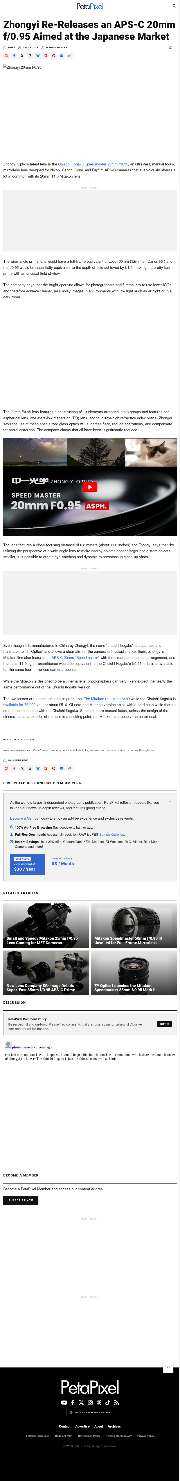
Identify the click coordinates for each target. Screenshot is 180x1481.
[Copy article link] (70, 67)
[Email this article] (62, 67)
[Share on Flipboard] (46, 67)
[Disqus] (88, 1099)
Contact (63, 1431)
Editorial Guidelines (36, 1440)
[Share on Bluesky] (38, 67)
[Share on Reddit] (6, 67)
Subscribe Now (21, 1205)
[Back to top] (165, 1372)
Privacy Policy (144, 1440)
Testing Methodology (117, 1440)
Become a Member (25, 824)
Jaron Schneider (56, 59)
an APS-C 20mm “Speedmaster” (73, 663)
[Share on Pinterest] (54, 67)
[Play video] (88, 494)
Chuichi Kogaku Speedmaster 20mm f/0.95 (93, 174)
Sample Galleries (111, 840)
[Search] (171, 6)
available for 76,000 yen (26, 711)
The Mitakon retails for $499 (107, 705)
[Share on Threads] (30, 67)
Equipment (14, 767)
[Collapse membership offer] (166, 808)
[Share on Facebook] (14, 67)
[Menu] (6, 6)
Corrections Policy (87, 1440)
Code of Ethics (62, 1440)
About (97, 1431)
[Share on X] (22, 67)
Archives (112, 1431)
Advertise (81, 1431)
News (11, 59)
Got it (161, 1029)
